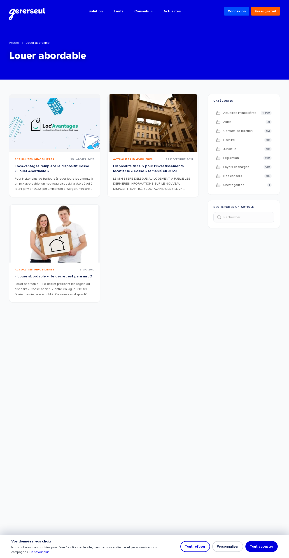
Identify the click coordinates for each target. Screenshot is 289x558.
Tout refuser (195, 546)
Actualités (172, 11)
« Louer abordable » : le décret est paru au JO (53, 276)
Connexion (237, 11)
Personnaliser (228, 546)
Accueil (14, 43)
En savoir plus (39, 552)
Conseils (141, 11)
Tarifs (119, 11)
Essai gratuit (265, 11)
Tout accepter (261, 546)
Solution (96, 11)
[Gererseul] (27, 11)
